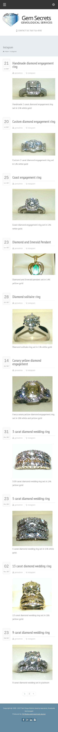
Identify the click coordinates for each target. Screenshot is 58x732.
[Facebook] (23, 719)
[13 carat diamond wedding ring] (32, 609)
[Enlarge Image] (34, 82)
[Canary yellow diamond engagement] (32, 408)
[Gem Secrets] (29, 25)
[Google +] (27, 719)
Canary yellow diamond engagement (26, 362)
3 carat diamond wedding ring (31, 431)
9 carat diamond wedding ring (31, 632)
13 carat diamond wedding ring (31, 566)
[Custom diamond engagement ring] (34, 152)
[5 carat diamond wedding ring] (32, 542)
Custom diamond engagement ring (33, 121)
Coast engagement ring (26, 177)
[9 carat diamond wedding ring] (32, 676)
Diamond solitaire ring (26, 296)
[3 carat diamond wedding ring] (32, 475)
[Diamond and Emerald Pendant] (34, 271)
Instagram (31, 73)
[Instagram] (34, 719)
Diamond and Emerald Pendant (31, 242)
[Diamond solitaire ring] (32, 340)
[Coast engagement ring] (34, 216)
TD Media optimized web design (34, 714)
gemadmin (19, 73)
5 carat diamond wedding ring (31, 498)
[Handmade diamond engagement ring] (34, 96)
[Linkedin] (31, 719)
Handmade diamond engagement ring (33, 65)
